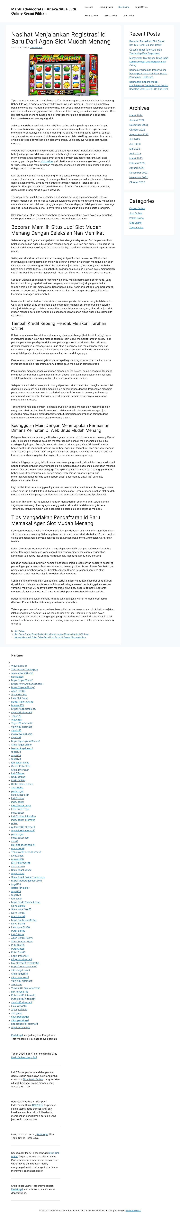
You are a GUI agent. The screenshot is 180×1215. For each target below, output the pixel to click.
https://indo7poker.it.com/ (25, 902)
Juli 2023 (134, 139)
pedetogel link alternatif (24, 1023)
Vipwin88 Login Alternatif (25, 988)
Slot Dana (16, 984)
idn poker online (20, 762)
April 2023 (135, 153)
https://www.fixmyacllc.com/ (27, 683)
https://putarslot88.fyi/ (23, 920)
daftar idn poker (20, 887)
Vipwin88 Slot (19, 665)
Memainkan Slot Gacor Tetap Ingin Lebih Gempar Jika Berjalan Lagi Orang (148, 62)
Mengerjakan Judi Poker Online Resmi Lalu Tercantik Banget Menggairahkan (50, 637)
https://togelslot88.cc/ (23, 708)
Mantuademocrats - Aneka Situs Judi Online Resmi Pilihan (43, 11)
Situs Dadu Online (33, 1079)
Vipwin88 (16, 719)
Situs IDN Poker (20, 769)
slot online (47, 161)
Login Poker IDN (20, 955)
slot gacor (16, 1013)
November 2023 (138, 125)
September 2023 (138, 134)
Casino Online (110, 15)
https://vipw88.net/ (22, 680)
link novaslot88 (19, 991)
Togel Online (141, 7)
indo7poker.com (20, 837)
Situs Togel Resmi (21, 870)
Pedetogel (17, 1035)
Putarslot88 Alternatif (23, 995)
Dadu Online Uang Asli (24, 1057)
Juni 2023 (135, 144)
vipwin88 (16, 730)
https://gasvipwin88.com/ (25, 741)
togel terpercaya (20, 1027)
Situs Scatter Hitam (22, 941)
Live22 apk (17, 855)
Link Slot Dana (19, 698)
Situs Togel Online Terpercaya (28, 877)
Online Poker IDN (20, 766)
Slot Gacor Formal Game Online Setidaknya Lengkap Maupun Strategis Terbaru (51, 634)
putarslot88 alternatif (23, 827)
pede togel (17, 791)
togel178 (16, 751)
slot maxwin (18, 866)
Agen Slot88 (18, 691)
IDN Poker (37, 1105)
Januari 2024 (136, 120)
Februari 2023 (137, 163)
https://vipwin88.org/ (23, 687)
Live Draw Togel (20, 809)
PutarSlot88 (17, 945)
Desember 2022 (138, 172)
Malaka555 (17, 705)
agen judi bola (19, 1009)
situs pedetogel (20, 1016)
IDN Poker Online (20, 862)
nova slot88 (17, 848)
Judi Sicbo (17, 787)
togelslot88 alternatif (23, 830)
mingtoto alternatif (21, 959)
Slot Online (123, 7)
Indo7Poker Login (21, 805)
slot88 (14, 841)
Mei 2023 (134, 148)
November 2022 (138, 177)
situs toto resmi (20, 977)
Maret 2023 (136, 158)
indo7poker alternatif (23, 819)
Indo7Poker (17, 773)
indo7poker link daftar (23, 816)
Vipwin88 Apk (19, 694)
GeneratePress (133, 1210)
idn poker (16, 898)
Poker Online (91, 15)
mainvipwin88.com (21, 734)
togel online (17, 873)
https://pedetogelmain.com (26, 880)
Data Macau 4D (20, 794)
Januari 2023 (136, 167)
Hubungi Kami (106, 7)
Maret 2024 (136, 115)
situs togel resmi (20, 970)
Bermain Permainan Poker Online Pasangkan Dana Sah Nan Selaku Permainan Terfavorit (148, 73)
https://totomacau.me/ (24, 966)
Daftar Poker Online (22, 701)
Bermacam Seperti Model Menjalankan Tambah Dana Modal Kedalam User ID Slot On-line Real (148, 85)
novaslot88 (17, 676)
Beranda (89, 7)
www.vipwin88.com (22, 673)
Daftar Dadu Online (22, 784)
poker (14, 823)
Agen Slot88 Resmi (22, 938)
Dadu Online (18, 777)
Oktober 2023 (137, 129)
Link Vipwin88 (19, 1006)
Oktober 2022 (137, 182)
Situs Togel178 (19, 973)
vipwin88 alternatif (21, 712)
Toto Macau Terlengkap (24, 669)
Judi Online (128, 15)
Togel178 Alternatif (21, 723)
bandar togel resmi (22, 748)
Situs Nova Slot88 (21, 909)
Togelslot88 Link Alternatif (26, 852)
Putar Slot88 (18, 916)
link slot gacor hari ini (23, 844)
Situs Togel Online (21, 744)
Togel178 (16, 716)
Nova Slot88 (18, 905)
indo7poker (17, 798)
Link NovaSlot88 (20, 927)
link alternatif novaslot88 (25, 963)
